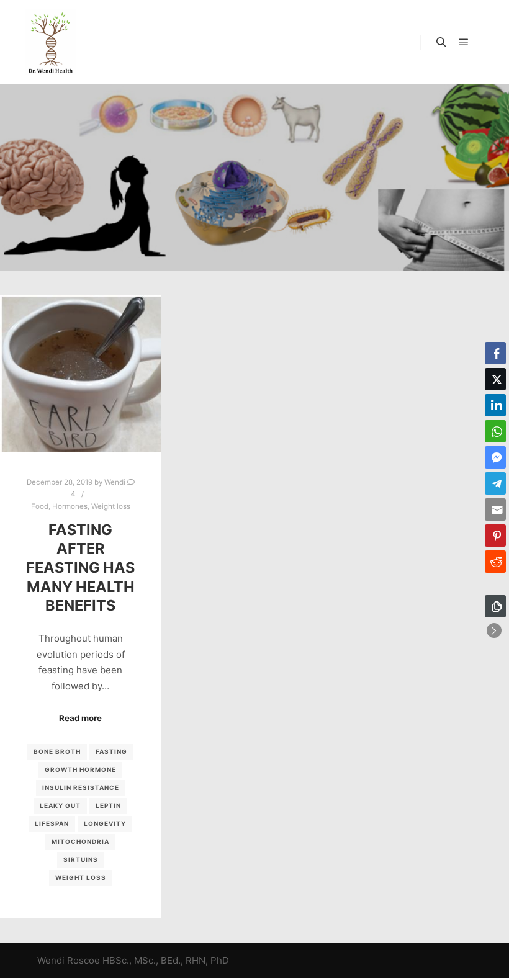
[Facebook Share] (495, 353)
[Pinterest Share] (495, 535)
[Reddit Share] (495, 561)
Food (39, 506)
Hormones (70, 506)
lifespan (52, 823)
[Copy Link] (495, 606)
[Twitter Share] (495, 379)
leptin (108, 805)
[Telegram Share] (495, 483)
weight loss (80, 877)
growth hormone (80, 769)
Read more (80, 718)
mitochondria (80, 841)
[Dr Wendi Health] (50, 42)
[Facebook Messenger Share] (495, 457)
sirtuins (80, 859)
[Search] (441, 42)
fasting (111, 751)
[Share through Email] (495, 509)
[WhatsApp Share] (495, 431)
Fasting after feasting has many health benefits (80, 567)
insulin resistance (80, 787)
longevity (105, 823)
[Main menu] (464, 42)
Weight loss (110, 506)
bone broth (57, 751)
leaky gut (60, 805)
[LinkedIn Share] (495, 405)
